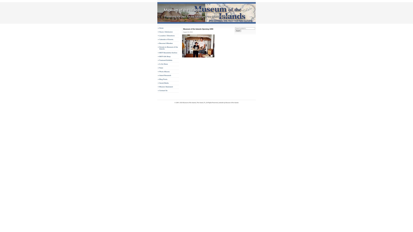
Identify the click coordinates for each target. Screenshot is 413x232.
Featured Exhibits (165, 60)
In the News (163, 64)
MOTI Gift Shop (165, 56)
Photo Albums (164, 71)
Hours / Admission (166, 32)
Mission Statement (166, 87)
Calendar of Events (166, 39)
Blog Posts (163, 79)
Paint (161, 68)
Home (161, 28)
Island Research (165, 75)
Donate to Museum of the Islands (168, 48)
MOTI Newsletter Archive (168, 53)
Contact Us (163, 90)
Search (238, 31)
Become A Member (166, 43)
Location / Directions (167, 36)
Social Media (164, 83)
